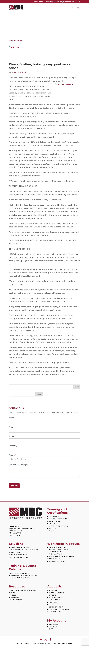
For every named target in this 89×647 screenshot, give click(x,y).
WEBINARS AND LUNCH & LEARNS (23, 575)
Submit (14, 486)
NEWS (12, 592)
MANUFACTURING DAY (57, 561)
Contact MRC (38, 2)
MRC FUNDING (54, 600)
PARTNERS (53, 602)
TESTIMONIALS (54, 612)
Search (38, 394)
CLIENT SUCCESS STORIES (59, 609)
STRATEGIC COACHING (19, 557)
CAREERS (52, 595)
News (19, 40)
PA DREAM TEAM (55, 554)
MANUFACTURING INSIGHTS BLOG (23, 590)
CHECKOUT (53, 626)
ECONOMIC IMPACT (56, 597)
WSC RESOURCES (55, 559)
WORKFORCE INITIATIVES (58, 547)
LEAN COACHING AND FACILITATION (24, 550)
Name (12, 418)
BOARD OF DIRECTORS (58, 592)
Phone (11, 436)
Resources (17, 586)
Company (13, 446)
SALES (51, 531)
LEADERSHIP (54, 516)
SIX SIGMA (52, 523)
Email (12, 427)
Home (12, 40)
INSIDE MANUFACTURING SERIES (61, 556)
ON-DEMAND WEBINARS (19, 578)
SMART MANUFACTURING (58, 526)
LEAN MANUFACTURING (58, 519)
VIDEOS (13, 595)
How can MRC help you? (19, 465)
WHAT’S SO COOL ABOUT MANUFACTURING (58, 550)
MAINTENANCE (54, 521)
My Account (56, 620)
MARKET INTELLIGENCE (19, 554)
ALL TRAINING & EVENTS (19, 573)
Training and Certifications (57, 510)
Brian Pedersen (19, 72)
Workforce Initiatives (63, 544)
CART (51, 629)
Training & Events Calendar (22, 567)
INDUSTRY (53, 528)
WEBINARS (14, 597)
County (12, 455)
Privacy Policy (67, 643)
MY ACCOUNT (54, 624)
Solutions (16, 544)
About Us (54, 586)
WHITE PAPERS (16, 600)
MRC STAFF (53, 604)
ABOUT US (53, 590)
